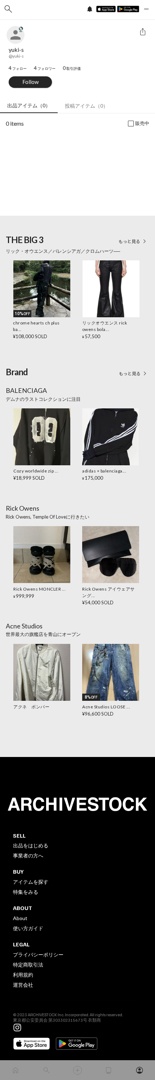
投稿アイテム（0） (86, 106)
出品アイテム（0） (28, 105)
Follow (30, 82)
